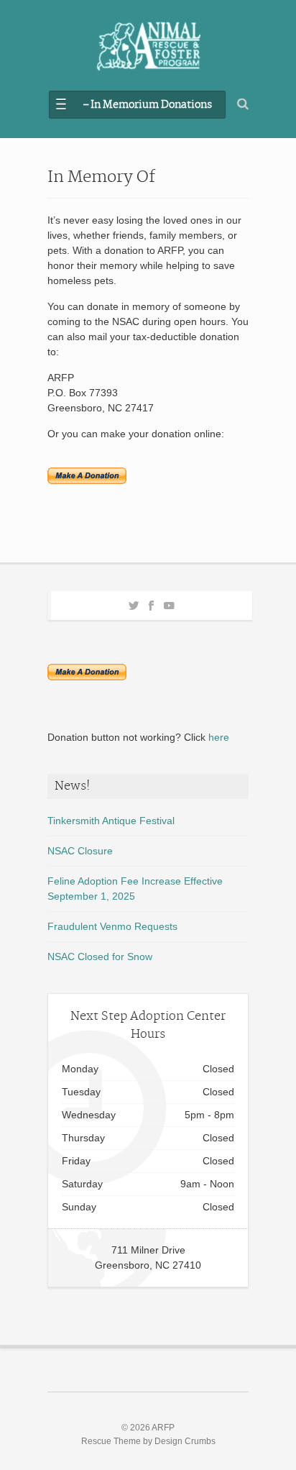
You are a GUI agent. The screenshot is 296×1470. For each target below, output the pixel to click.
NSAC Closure (80, 851)
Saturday (82, 1184)
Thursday (83, 1137)
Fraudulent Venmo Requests (112, 926)
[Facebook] (151, 603)
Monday (80, 1068)
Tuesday (81, 1091)
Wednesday (89, 1114)
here (218, 737)
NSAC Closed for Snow (99, 956)
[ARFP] (148, 47)
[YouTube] (169, 603)
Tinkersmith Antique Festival (111, 820)
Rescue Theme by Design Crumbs (148, 1441)
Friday (76, 1161)
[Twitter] (133, 603)
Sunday (79, 1207)
